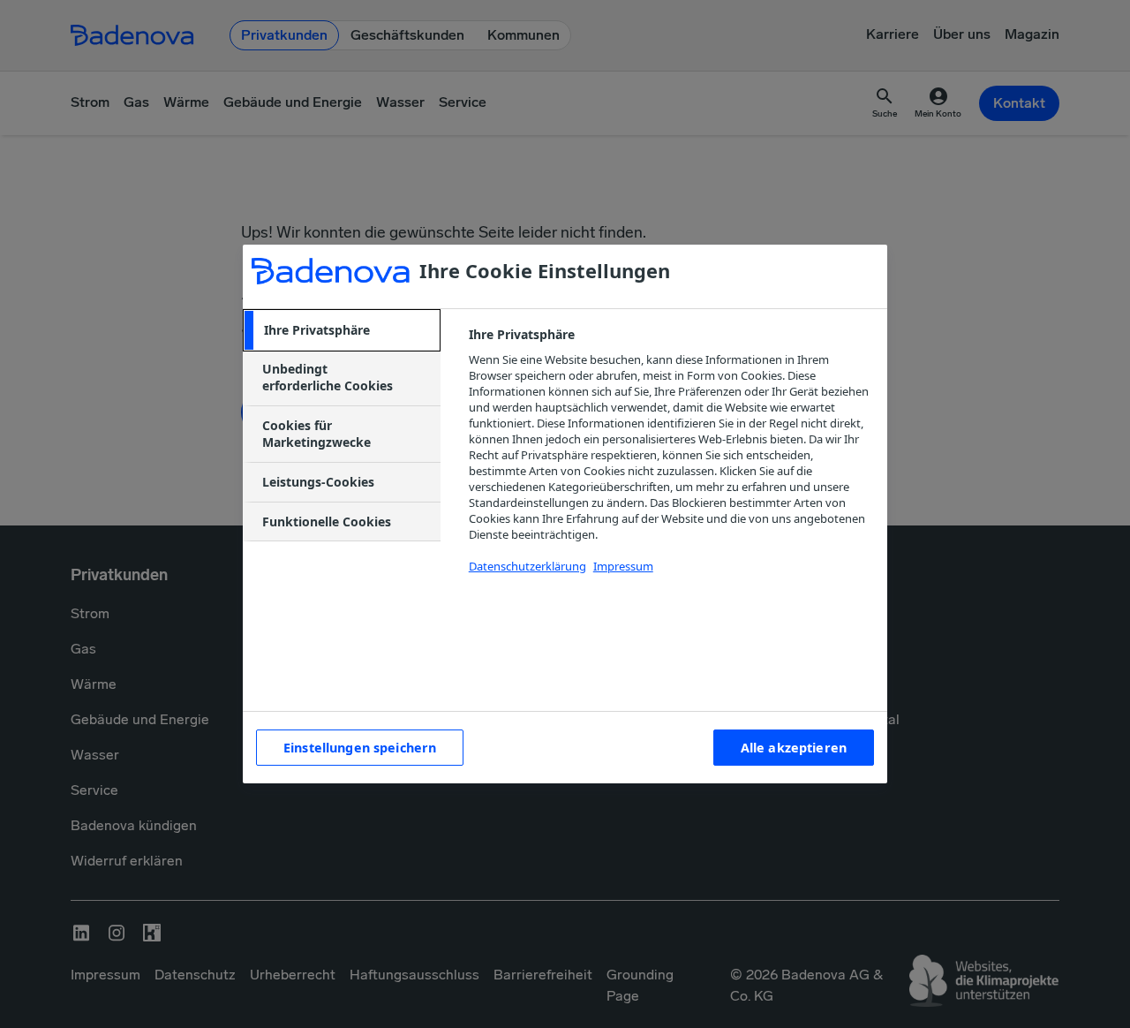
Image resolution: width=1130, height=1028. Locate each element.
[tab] (342, 330)
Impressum (623, 566)
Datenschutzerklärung (527, 566)
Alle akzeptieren (794, 747)
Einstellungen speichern (359, 747)
